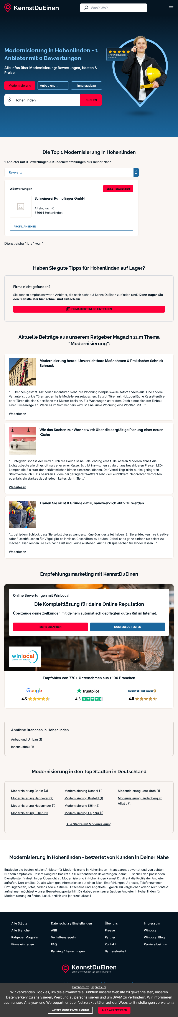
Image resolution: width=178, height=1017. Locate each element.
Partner (110, 937)
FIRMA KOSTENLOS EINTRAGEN (91, 309)
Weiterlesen (17, 414)
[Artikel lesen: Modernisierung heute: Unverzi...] (22, 372)
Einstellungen (82, 923)
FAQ (54, 944)
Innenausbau (22, 747)
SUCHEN (91, 100)
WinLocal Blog (154, 937)
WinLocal (150, 930)
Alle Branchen (21, 930)
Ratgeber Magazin (24, 937)
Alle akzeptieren (114, 1010)
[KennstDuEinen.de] (31, 7)
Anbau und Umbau (26, 739)
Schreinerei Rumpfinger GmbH (60, 198)
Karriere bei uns (155, 944)
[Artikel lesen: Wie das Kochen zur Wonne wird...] (22, 441)
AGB (54, 930)
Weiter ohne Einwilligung (70, 1010)
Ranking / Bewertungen (68, 951)
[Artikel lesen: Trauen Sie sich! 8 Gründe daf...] (22, 514)
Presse (110, 930)
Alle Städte (19, 923)
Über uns (111, 923)
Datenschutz (60, 923)
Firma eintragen (22, 944)
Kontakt (110, 944)
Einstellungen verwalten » (153, 1002)
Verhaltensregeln (63, 937)
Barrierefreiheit (115, 951)
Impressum (152, 923)
